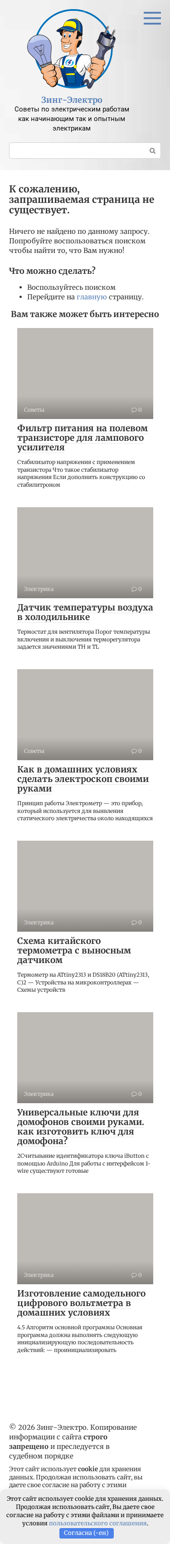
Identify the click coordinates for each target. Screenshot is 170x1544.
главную (92, 297)
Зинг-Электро (71, 100)
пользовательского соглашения (98, 1523)
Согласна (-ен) (86, 1533)
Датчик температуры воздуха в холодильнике (85, 612)
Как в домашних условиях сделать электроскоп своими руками (83, 779)
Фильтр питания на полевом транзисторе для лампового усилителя (82, 438)
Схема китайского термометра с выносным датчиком (74, 950)
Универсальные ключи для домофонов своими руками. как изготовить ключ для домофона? (80, 1126)
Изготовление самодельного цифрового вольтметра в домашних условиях (81, 1303)
